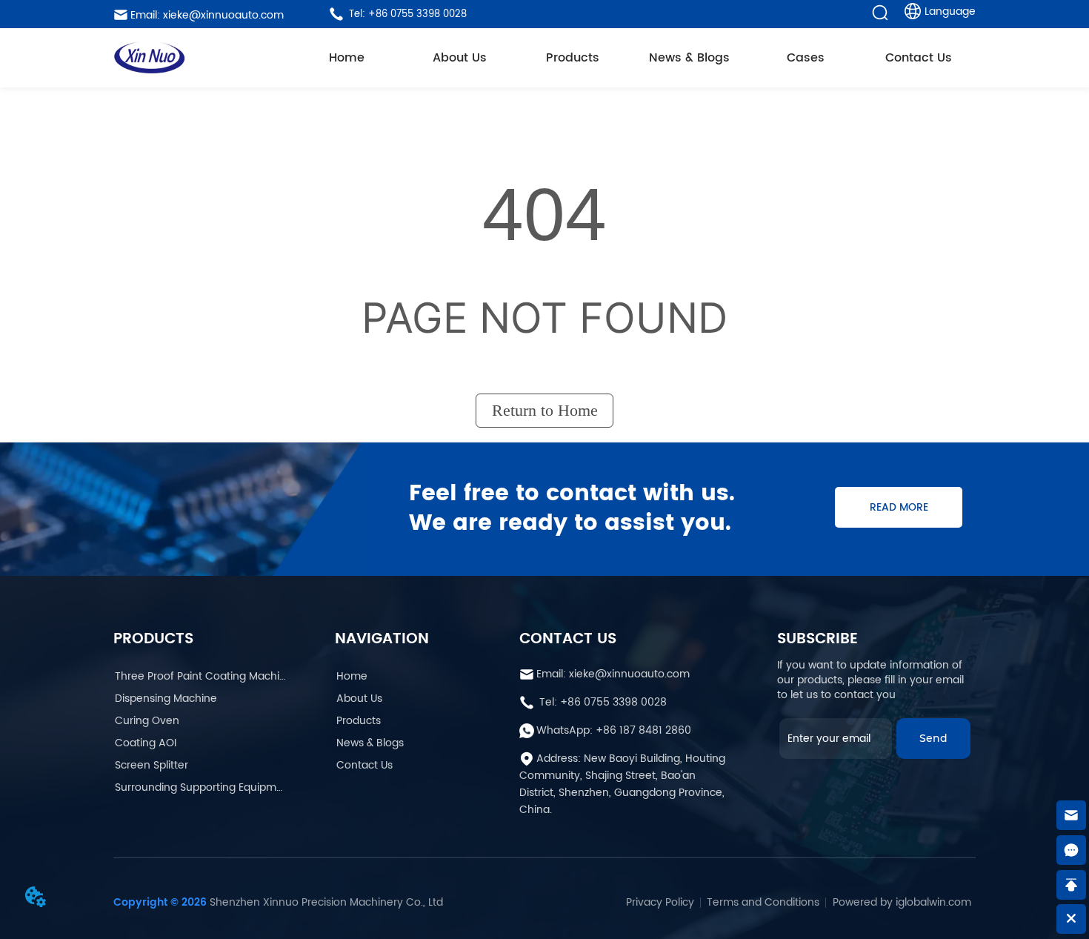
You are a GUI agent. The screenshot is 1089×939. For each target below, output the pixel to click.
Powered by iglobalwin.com (902, 902)
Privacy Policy (660, 902)
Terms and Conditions (763, 902)
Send (933, 738)
